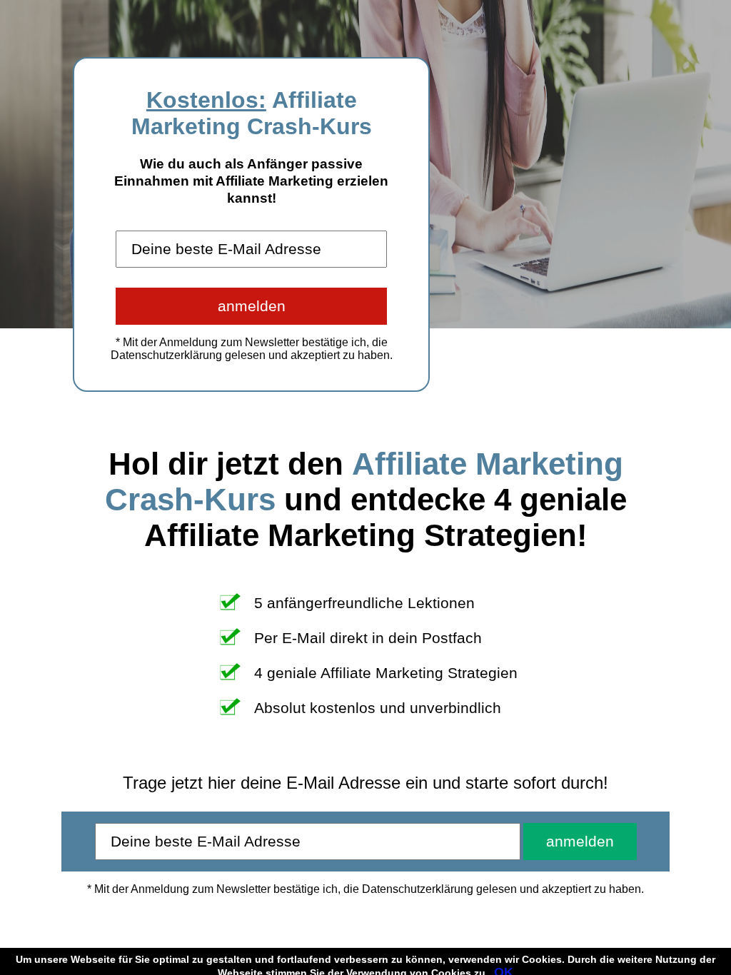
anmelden (252, 306)
